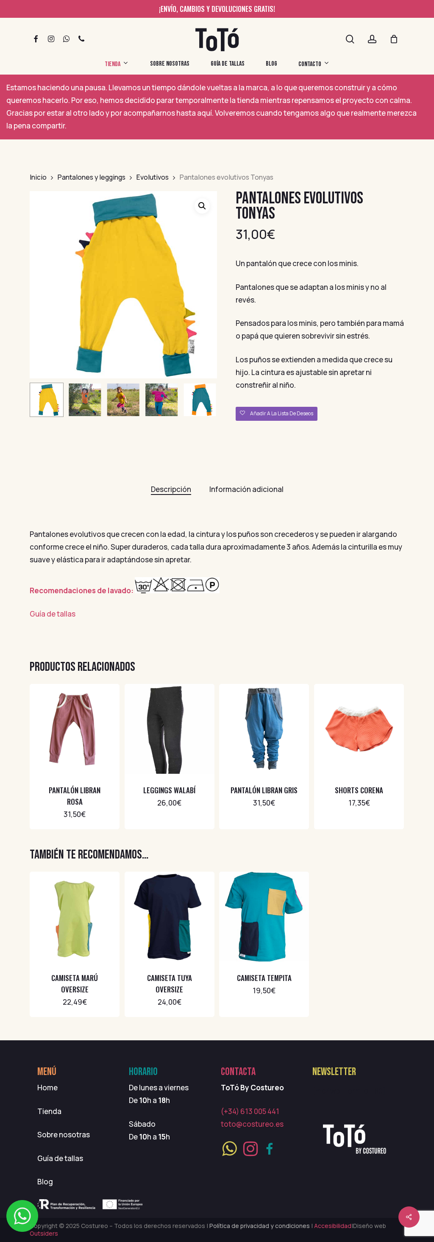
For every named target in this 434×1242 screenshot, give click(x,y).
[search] (350, 39)
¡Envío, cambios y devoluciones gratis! (217, 9)
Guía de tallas (52, 614)
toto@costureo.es (252, 1124)
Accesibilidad (332, 1226)
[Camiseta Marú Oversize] (75, 916)
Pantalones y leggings (91, 177)
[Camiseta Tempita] (264, 916)
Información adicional (246, 489)
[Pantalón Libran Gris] (264, 729)
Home (47, 1087)
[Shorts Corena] (359, 729)
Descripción (171, 489)
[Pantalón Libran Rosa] (75, 729)
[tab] (171, 489)
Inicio (38, 177)
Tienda (49, 1111)
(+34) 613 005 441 (250, 1111)
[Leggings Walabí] (169, 729)
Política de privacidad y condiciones (260, 1226)
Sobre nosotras (63, 1134)
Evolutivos (152, 177)
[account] (372, 39)
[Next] (203, 400)
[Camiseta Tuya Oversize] (169, 916)
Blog (45, 1181)
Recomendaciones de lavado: (82, 590)
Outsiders (44, 1233)
